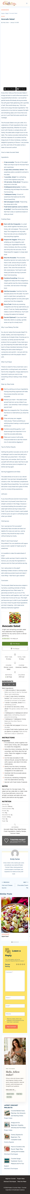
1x (4, 684)
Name (8, 997)
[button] (2, 10)
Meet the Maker (21, 1181)
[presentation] (14, 915)
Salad (3, 16)
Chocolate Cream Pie (22, 885)
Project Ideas (19, 1093)
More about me (11, 1089)
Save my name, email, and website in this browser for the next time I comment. (15, 1020)
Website (8, 1014)
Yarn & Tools (9, 1096)
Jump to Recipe (10, 89)
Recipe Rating (7, 965)
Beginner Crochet (10, 1093)
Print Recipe (22, 89)
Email (8, 1006)
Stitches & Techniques (10, 1181)
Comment (9, 972)
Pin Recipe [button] (16, 648)
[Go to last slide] (2, 919)
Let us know (14, 841)
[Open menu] (26, 3)
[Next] (28, 919)
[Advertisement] (15, 39)
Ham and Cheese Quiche (7, 885)
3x (13, 684)
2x (9, 684)
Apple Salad (5, 936)
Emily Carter (6, 22)
